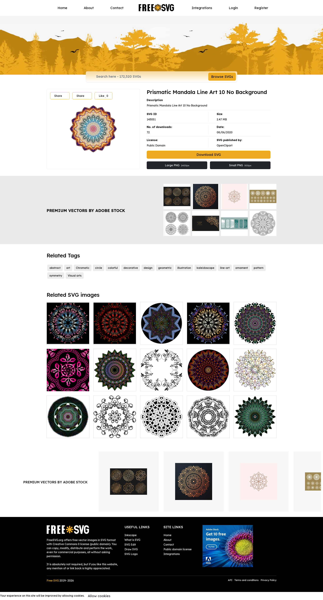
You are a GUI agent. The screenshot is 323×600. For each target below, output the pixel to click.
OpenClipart (224, 145)
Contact (116, 8)
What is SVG (132, 539)
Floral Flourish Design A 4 (160, 386)
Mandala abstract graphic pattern (255, 431)
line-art (225, 267)
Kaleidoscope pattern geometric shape (68, 431)
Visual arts (74, 275)
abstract (55, 267)
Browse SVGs (222, 76)
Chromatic (82, 267)
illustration (184, 267)
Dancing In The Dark (250, 340)
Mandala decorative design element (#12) (115, 384)
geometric (165, 267)
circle (98, 267)
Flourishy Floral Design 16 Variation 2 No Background (255, 382)
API (230, 580)
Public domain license (178, 549)
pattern (258, 267)
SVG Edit (130, 544)
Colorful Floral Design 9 (65, 340)
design (148, 267)
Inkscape (130, 535)
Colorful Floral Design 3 (206, 340)
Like (103, 96)
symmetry (55, 275)
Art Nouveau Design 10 (206, 433)
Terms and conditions (246, 580)
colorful (113, 267)
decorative (130, 267)
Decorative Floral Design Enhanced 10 (68, 384)
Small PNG (240, 165)
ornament (241, 267)
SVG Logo (131, 554)
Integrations (202, 8)
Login (233, 8)
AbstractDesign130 (109, 433)
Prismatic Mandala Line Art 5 (208, 384)
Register (261, 8)
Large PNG (177, 165)
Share (58, 96)
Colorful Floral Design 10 (113, 340)
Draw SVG (131, 549)
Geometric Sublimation (159, 340)
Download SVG (208, 154)
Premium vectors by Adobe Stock (86, 210)
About (89, 8)
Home (62, 8)
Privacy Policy (268, 580)
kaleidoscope (205, 267)
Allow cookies (99, 596)
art (68, 267)
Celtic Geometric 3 (156, 433)
